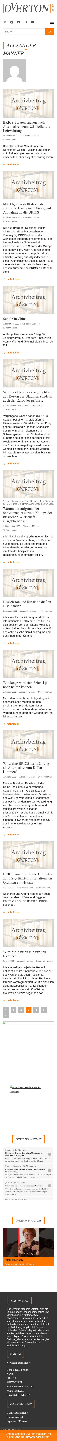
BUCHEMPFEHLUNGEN (20, 1386)
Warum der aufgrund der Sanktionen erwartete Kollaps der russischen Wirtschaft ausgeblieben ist (27, 514)
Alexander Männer (31, 136)
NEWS (10, 1373)
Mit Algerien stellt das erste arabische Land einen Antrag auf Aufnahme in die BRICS (27, 208)
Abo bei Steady (25, 1437)
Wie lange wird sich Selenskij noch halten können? (25, 684)
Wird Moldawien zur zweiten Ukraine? (24, 953)
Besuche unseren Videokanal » (19, 1264)
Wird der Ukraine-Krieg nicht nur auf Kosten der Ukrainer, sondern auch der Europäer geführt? (28, 396)
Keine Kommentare (44, 961)
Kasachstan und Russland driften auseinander (27, 603)
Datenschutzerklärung (17, 1412)
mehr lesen (13, 164)
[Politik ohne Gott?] (28, 1242)
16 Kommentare (10, 328)
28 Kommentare (10, 221)
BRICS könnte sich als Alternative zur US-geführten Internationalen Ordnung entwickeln (28, 878)
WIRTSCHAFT (14, 1382)
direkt (45, 1437)
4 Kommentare (9, 140)
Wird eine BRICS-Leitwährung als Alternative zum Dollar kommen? (26, 767)
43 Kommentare (10, 409)
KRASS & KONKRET (18, 1394)
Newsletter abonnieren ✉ (19, 1362)
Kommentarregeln (15, 1416)
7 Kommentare (45, 611)
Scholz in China (15, 318)
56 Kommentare (45, 692)
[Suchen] (49, 31)
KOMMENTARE (15, 1390)
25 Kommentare (45, 777)
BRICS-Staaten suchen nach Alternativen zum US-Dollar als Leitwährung (26, 126)
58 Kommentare (43, 887)
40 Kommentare (10, 530)
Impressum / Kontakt (17, 1421)
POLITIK (11, 1377)
